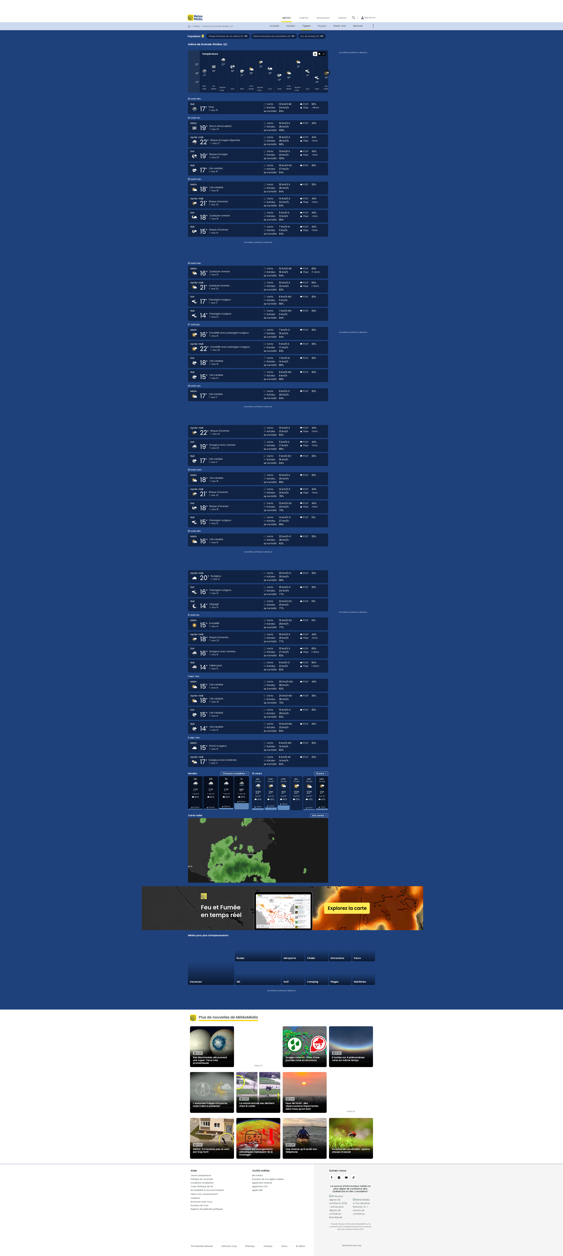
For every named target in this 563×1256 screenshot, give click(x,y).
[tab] (315, 54)
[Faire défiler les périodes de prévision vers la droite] (327, 72)
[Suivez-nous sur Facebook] (331, 1177)
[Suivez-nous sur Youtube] (346, 1177)
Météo (197, 26)
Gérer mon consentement (204, 1194)
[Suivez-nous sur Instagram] (339, 1177)
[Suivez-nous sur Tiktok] (353, 1177)
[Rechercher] (353, 17)
